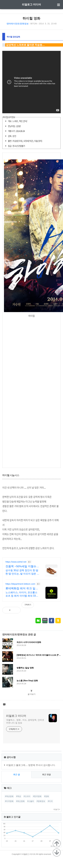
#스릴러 (30, 801)
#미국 (50, 801)
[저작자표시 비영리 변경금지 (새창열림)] (56, 606)
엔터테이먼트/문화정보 (18, 23)
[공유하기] (16, 610)
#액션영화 (9, 796)
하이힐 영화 (31, 18)
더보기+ (57, 809)
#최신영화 (20, 801)
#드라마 (27, 796)
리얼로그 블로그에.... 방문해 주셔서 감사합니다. (30, 765)
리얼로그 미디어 (31, 4)
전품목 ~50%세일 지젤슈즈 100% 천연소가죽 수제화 (22, 566)
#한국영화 (37, 796)
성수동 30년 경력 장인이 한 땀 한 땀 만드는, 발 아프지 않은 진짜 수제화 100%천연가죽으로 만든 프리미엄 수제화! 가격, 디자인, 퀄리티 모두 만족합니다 (22, 572)
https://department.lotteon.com (20, 584)
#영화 (46, 796)
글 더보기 (31, 694)
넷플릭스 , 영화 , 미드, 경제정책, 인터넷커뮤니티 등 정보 (25, 721)
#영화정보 (41, 801)
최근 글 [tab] (16, 774)
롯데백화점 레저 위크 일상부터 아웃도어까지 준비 (22, 588)
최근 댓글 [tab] (46, 774)
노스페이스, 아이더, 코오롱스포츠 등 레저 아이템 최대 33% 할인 (22, 594)
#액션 (18, 796)
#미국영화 (9, 801)
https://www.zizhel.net (16, 562)
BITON (33, 23)
